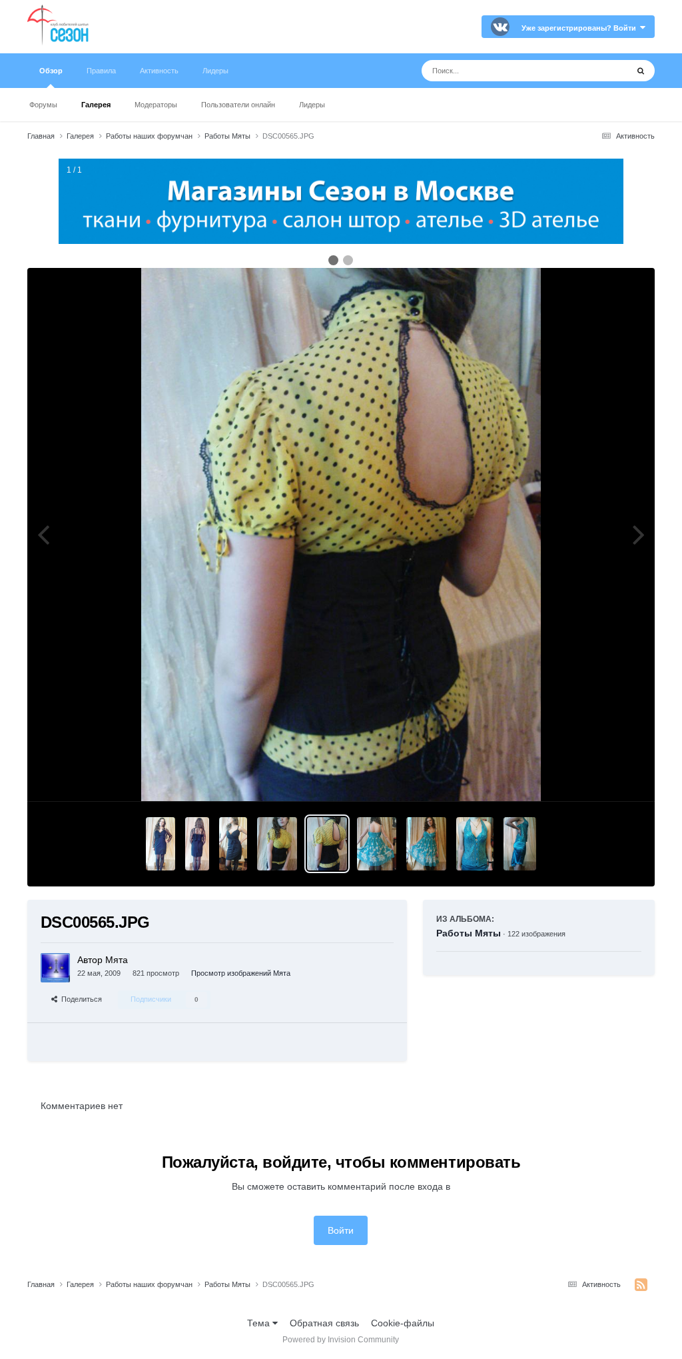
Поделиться (79, 999)
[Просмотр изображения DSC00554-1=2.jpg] (160, 843)
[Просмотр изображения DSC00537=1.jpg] (233, 843)
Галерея (96, 105)
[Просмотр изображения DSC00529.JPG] (376, 843)
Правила (101, 71)
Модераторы (156, 105)
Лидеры (312, 105)
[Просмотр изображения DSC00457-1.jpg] (475, 843)
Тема (259, 1323)
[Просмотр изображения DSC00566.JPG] (277, 843)
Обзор (51, 71)
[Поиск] (641, 70)
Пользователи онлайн (238, 105)
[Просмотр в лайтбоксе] (341, 534)
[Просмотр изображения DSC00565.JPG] (327, 843)
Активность (159, 71)
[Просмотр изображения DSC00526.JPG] (426, 843)
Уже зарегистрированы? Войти (580, 28)
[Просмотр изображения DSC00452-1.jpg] (519, 843)
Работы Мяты (468, 933)
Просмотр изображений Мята (240, 973)
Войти (341, 1230)
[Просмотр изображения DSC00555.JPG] (197, 843)
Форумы (43, 105)
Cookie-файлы (402, 1323)
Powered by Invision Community (340, 1339)
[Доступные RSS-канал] (641, 1285)
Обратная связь (324, 1323)
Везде (597, 70)
